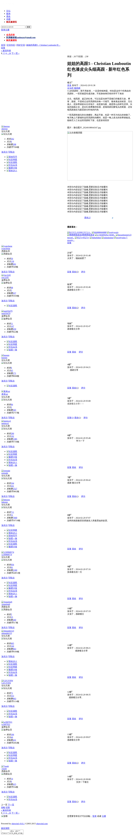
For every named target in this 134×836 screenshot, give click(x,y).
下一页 (11, 805)
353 (12, 696)
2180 (15, 570)
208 (14, 144)
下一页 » (15, 53)
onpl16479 (5, 313)
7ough (4, 769)
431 (14, 740)
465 (12, 643)
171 (14, 373)
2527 (15, 489)
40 (12, 737)
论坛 (8, 11)
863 (14, 649)
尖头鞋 (70, 88)
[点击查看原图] (100, 155)
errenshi (4, 473)
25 (12, 617)
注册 (7, 30)
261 (12, 486)
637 (14, 293)
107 (12, 326)
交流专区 (11, 45)
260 (14, 620)
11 (12, 323)
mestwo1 (5, 423)
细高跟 (77, 88)
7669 (15, 518)
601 (14, 264)
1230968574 (6, 554)
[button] (87, 217)
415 (14, 784)
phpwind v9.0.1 (18, 823)
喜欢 (8, 16)
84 (12, 404)
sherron (4, 129)
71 (12, 693)
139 (12, 261)
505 (14, 410)
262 (12, 139)
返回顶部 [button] (5, 828)
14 (12, 779)
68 (12, 287)
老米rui (4, 394)
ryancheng (5, 248)
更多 (69, 85)
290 (12, 433)
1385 (15, 439)
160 (12, 646)
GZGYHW (6, 683)
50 (12, 259)
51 (12, 515)
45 (12, 370)
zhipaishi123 (6, 633)
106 (12, 734)
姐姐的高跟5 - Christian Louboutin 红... (43, 45)
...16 (9, 53)
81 (12, 567)
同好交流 (20, 45)
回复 (3, 48)
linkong (4, 502)
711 (12, 512)
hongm (4, 358)
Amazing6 (5, 604)
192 (12, 436)
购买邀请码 (11, 22)
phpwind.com (42, 823)
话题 (8, 19)
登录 (3, 30)
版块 (8, 13)
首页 (3, 45)
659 (14, 329)
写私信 (11, 152)
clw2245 (5, 277)
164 (12, 483)
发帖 (3, 807)
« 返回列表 (6, 50)
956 (12, 565)
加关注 (4, 152)
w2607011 (5, 724)
